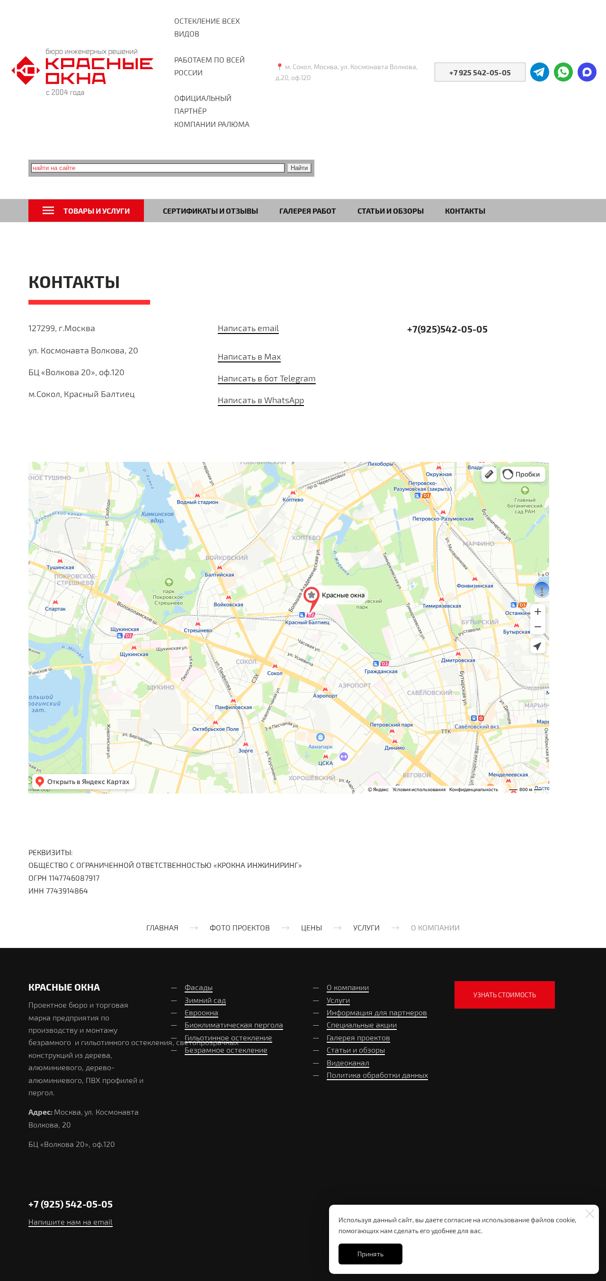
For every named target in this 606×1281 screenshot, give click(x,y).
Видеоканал (348, 1062)
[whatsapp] (563, 72)
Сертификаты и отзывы (210, 210)
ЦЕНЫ (311, 927)
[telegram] (539, 72)
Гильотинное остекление (228, 1037)
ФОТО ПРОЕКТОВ (240, 927)
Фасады (199, 987)
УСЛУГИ (366, 927)
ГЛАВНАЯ (162, 927)
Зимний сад (205, 999)
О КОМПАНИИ (435, 927)
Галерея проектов (358, 1037)
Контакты (465, 210)
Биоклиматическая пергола (234, 1024)
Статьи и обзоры (390, 210)
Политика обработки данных (377, 1074)
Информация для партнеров (377, 1012)
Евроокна (201, 1012)
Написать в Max (249, 356)
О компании (348, 987)
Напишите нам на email (70, 1221)
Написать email (248, 328)
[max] (587, 72)
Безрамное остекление (226, 1049)
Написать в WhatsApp (261, 400)
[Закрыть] (590, 1213)
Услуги (338, 999)
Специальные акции (362, 1024)
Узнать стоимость (504, 995)
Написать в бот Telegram (267, 378)
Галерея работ (307, 210)
